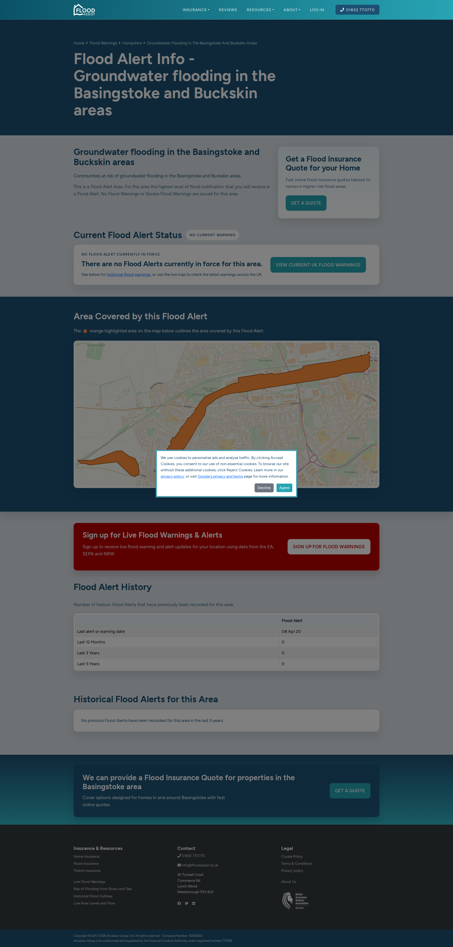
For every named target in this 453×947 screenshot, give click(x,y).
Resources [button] (259, 9)
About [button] (291, 9)
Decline (264, 487)
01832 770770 (360, 9)
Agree (284, 487)
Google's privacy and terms (220, 476)
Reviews (228, 9)
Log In (317, 9)
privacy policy (172, 476)
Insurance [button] (195, 9)
